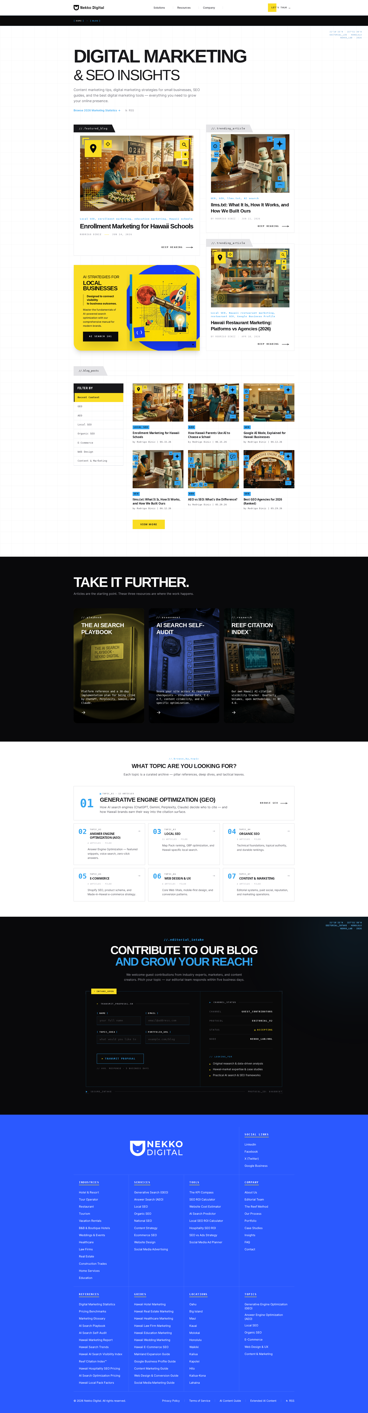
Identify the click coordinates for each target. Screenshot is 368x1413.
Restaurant (86, 1206)
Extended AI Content (263, 1400)
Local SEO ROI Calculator (206, 1221)
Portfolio (250, 1221)
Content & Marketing (92, 460)
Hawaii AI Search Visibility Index (100, 1354)
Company (252, 1182)
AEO (80, 415)
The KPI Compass (201, 1192)
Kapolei (194, 1361)
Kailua (193, 1354)
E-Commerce (85, 442)
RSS (131, 110)
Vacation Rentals (90, 1221)
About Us (251, 1192)
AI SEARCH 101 (100, 336)
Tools (194, 1182)
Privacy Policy (171, 1400)
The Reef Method (256, 1206)
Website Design (144, 1242)
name (102, 1013)
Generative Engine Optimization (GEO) (266, 1306)
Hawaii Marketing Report (96, 1340)
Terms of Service (199, 1400)
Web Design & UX (256, 1347)
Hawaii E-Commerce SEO (151, 1347)
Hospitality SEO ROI (202, 1228)
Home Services (89, 1271)
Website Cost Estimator (205, 1206)
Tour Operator (88, 1199)
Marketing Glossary (92, 1318)
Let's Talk (281, 7)
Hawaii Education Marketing (153, 1333)
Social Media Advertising (151, 1249)
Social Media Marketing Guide (154, 1382)
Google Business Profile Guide (155, 1361)
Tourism (84, 1213)
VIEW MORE (148, 524)
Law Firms (86, 1249)
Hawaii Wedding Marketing (152, 1340)
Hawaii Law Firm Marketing (152, 1326)
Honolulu (195, 1340)
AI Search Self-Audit (93, 1333)
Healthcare (86, 1242)
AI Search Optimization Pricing (99, 1375)
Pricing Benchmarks (92, 1311)
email (152, 1013)
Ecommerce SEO (145, 1235)
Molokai (194, 1333)
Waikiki (194, 1347)
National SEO (143, 1221)
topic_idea (107, 1032)
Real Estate (86, 1256)
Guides (140, 1294)
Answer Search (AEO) (148, 1199)
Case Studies (254, 1228)
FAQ (247, 1242)
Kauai (193, 1326)
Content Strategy (145, 1228)
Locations (198, 1294)
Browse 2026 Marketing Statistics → (97, 110)
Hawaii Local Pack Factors (96, 1382)
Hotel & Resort (89, 1192)
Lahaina (194, 1382)
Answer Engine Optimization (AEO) (264, 1317)
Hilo (192, 1368)
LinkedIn (250, 1144)
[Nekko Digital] (89, 7)
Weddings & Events (92, 1235)
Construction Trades (93, 1263)
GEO (80, 406)
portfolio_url (158, 1032)
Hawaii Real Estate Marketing (153, 1311)
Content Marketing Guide (151, 1368)
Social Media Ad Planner (205, 1242)
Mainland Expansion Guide (152, 1354)
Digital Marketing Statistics (97, 1304)
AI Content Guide (230, 1400)
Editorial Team (254, 1199)
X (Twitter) (252, 1158)
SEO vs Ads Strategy (203, 1235)
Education (85, 1278)
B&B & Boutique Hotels (94, 1228)
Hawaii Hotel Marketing (150, 1304)
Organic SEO (86, 433)
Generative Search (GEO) (151, 1192)
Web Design (85, 451)
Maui (192, 1318)
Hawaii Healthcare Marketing (153, 1318)
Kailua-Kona (197, 1375)
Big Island (196, 1311)
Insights (250, 1235)
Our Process (253, 1213)
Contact (250, 1249)
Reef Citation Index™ (93, 1361)
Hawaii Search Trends (94, 1347)
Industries (89, 1182)
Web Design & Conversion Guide (156, 1375)
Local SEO (85, 424)
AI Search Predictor (202, 1213)
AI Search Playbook (92, 1326)
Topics (251, 1294)
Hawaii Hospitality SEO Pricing (99, 1368)
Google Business (256, 1166)
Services (142, 1182)
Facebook (251, 1151)
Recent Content (88, 397)
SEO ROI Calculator (202, 1199)
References (89, 1294)
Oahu (192, 1304)
